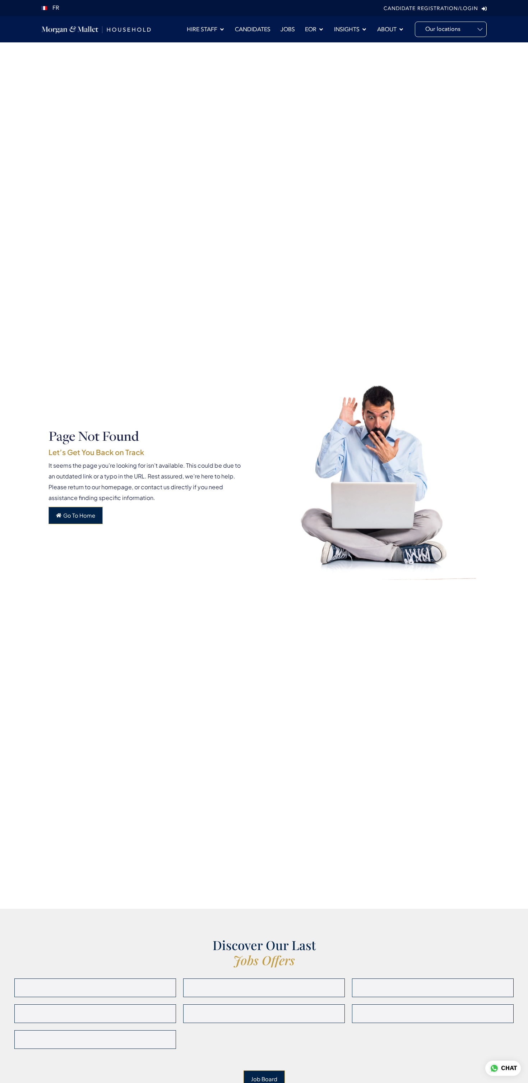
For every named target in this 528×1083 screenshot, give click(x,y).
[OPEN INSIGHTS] (364, 29)
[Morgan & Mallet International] (96, 29)
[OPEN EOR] (321, 29)
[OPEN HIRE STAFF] (222, 29)
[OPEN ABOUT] (401, 29)
